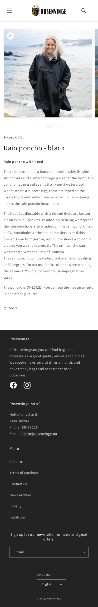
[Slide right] (59, 126)
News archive (20, 495)
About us (17, 461)
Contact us (18, 484)
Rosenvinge (54, 598)
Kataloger (17, 517)
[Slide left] (38, 126)
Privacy (15, 506)
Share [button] (13, 308)
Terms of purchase (24, 472)
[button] (9, 10)
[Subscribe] (83, 552)
